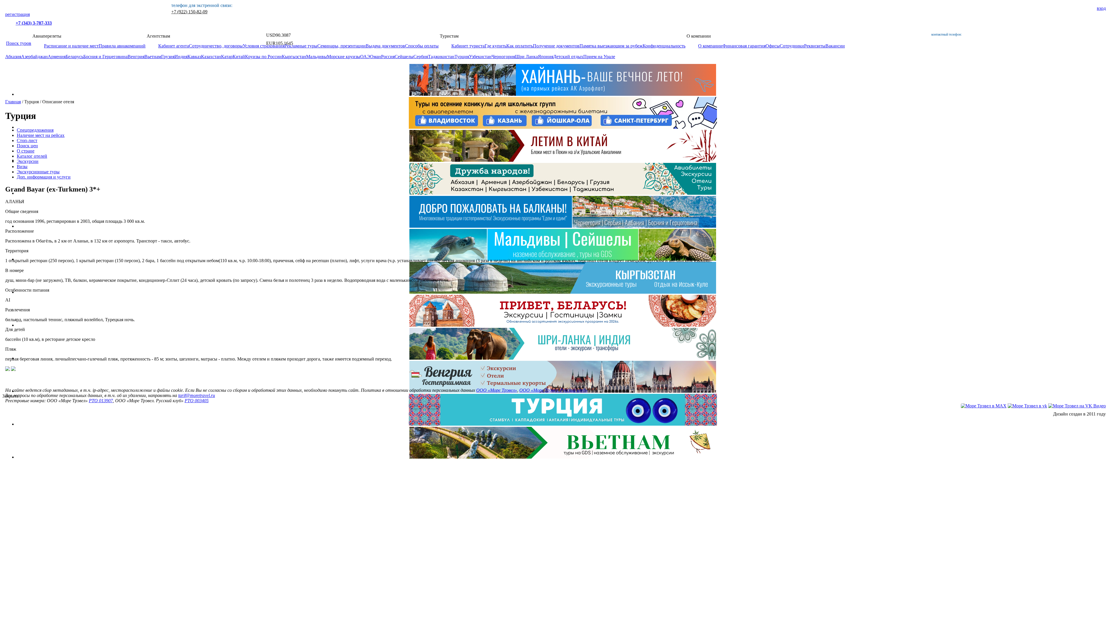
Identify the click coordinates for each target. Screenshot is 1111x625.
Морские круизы (343, 56)
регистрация (17, 14)
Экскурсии (27, 161)
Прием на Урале (599, 56)
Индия (180, 56)
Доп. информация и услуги (44, 176)
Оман (375, 56)
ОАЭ (365, 56)
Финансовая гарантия (744, 45)
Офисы (773, 45)
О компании (710, 45)
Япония (545, 56)
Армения (57, 56)
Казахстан (211, 56)
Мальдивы (316, 56)
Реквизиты (814, 45)
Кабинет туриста (468, 45)
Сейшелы (404, 56)
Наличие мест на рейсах (41, 135)
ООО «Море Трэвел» (496, 390)
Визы (22, 166)
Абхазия (13, 56)
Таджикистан (441, 56)
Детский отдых (568, 56)
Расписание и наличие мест (71, 45)
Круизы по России (263, 56)
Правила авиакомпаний (122, 45)
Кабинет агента (173, 45)
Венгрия (136, 56)
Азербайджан (34, 56)
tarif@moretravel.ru (196, 395)
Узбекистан (480, 56)
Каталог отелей (32, 156)
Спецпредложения (35, 130)
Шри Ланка (526, 56)
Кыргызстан (294, 56)
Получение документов (556, 45)
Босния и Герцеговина (105, 56)
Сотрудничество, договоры (216, 45)
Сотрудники (792, 45)
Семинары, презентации (341, 45)
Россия (388, 56)
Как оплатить (519, 45)
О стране (25, 150)
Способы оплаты (422, 45)
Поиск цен (27, 145)
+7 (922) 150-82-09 (189, 11)
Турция (462, 56)
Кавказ (194, 56)
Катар (227, 56)
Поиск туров (18, 43)
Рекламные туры (300, 45)
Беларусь (74, 56)
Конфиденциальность (664, 45)
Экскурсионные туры (38, 171)
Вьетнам (152, 56)
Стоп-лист (27, 140)
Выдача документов (385, 45)
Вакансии (835, 45)
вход (1101, 8)
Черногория (503, 56)
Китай (239, 56)
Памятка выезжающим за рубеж (611, 45)
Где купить (495, 45)
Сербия (420, 56)
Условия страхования (263, 45)
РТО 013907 (101, 400)
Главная (13, 101)
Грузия (167, 56)
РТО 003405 (197, 400)
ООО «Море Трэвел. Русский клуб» (553, 390)
